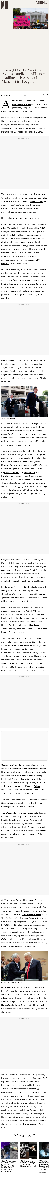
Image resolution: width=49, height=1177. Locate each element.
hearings (34, 625)
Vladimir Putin (36, 201)
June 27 (31, 242)
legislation (20, 618)
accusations (29, 472)
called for (5, 574)
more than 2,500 (37, 228)
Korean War (6, 1005)
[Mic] (4, 5)
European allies (40, 198)
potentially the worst (21, 104)
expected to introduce (22, 646)
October (25, 462)
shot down (13, 581)
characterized (14, 911)
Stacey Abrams (8, 803)
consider (5, 611)
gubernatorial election (25, 776)
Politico (7, 925)
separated (22, 232)
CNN (40, 295)
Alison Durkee (9, 95)
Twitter (37, 786)
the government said (32, 246)
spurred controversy (31, 914)
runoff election (28, 769)
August (42, 567)
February (5, 465)
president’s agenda (29, 813)
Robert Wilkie (32, 611)
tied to (25, 375)
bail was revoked (11, 472)
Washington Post (39, 1078)
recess (4, 570)
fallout (17, 560)
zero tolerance (32, 235)
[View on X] (24, 746)
